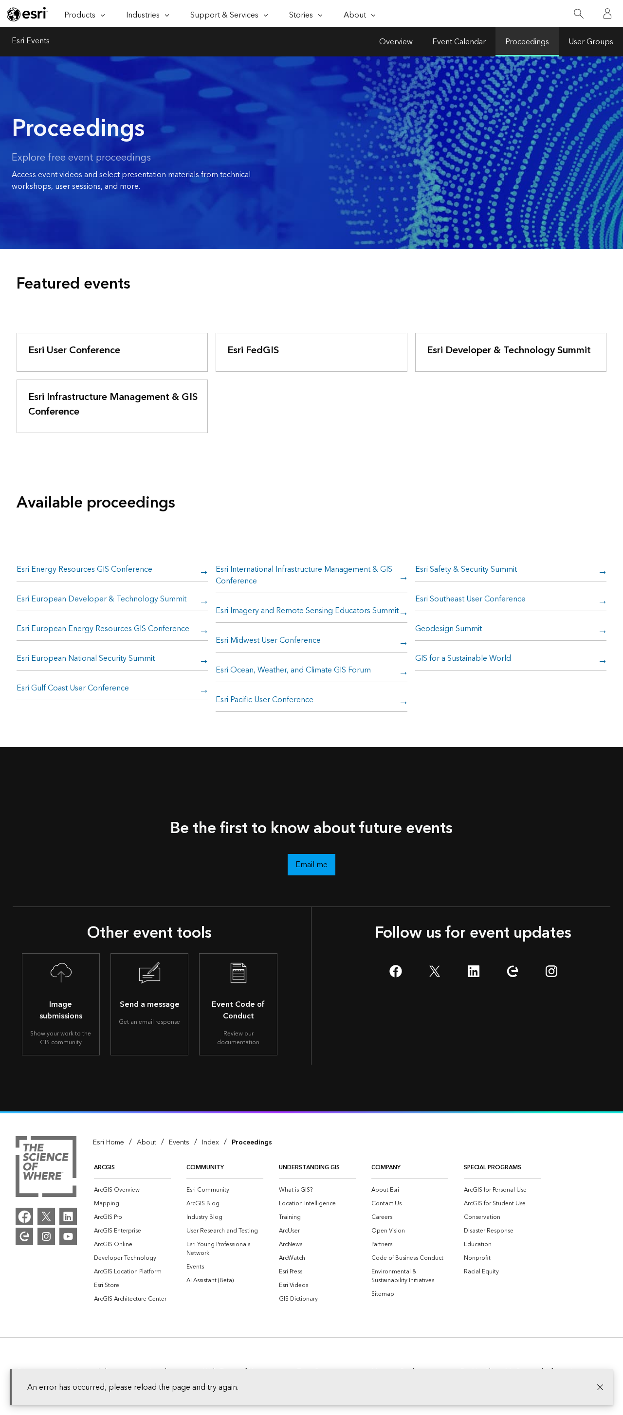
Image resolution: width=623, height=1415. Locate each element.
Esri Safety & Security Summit (466, 569)
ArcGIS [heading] (104, 1167)
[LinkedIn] (68, 1216)
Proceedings (527, 42)
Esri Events (31, 42)
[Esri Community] (24, 1236)
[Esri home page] (27, 14)
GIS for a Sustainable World (463, 659)
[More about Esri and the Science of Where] (46, 1168)
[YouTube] (68, 1236)
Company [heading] (386, 1167)
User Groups (590, 42)
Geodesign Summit (448, 629)
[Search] (578, 13)
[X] (46, 1216)
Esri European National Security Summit (86, 659)
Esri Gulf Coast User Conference (73, 688)
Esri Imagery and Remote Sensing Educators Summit (307, 611)
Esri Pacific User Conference (264, 700)
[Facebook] (24, 1216)
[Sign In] (607, 13)
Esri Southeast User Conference (470, 599)
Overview (396, 42)
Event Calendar (459, 42)
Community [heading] (205, 1167)
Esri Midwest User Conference (268, 641)
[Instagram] (46, 1236)
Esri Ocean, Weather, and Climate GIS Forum (293, 670)
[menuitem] (132, 1190)
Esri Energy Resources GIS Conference (84, 569)
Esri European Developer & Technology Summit (101, 599)
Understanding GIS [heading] (309, 1167)
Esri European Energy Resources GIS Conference (103, 629)
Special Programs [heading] (492, 1167)
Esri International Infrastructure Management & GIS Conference (304, 575)
